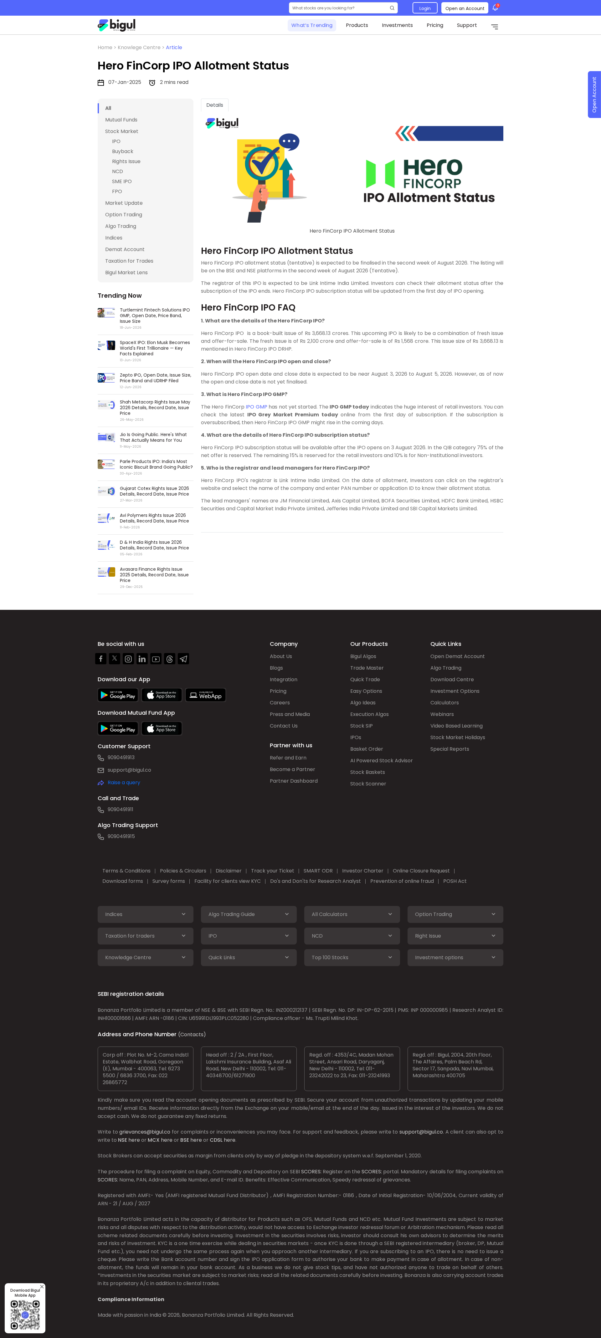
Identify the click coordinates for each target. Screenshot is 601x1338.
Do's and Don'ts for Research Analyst (315, 881)
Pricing (435, 25)
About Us (281, 656)
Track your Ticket (272, 870)
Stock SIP (361, 725)
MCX (154, 1140)
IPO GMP (256, 406)
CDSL (216, 1140)
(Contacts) (192, 1034)
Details (214, 105)
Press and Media (290, 714)
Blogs (276, 668)
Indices (113, 237)
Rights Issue (126, 161)
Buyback (122, 151)
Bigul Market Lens (126, 272)
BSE (184, 1140)
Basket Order (366, 749)
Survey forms (168, 881)
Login (425, 8)
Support (467, 25)
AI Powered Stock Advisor (381, 760)
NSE (122, 1140)
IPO (116, 141)
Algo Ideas (363, 702)
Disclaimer (229, 870)
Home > (108, 47)
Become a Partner (292, 769)
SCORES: (311, 1171)
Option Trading (123, 214)
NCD (117, 171)
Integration (283, 679)
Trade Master (367, 668)
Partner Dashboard (294, 781)
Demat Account (125, 249)
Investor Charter (362, 870)
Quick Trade (365, 679)
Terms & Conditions (126, 870)
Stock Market (121, 131)
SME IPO (122, 181)
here (134, 1140)
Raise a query (124, 782)
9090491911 (120, 809)
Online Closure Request (421, 870)
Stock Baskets (367, 772)
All (108, 108)
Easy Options (366, 691)
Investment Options (455, 691)
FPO (117, 191)
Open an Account (465, 8)
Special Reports (449, 749)
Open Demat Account (457, 656)
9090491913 (121, 757)
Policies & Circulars (183, 870)
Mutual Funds (121, 119)
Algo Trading (120, 226)
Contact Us (284, 725)
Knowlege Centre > (142, 47)
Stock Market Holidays (457, 737)
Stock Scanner (368, 783)
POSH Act (455, 881)
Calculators (444, 702)
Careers (280, 702)
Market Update (124, 203)
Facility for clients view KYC (227, 881)
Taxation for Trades (129, 261)
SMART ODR (318, 870)
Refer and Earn (288, 757)
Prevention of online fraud (402, 881)
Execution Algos (369, 714)
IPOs (355, 737)
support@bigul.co (129, 770)
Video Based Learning (456, 725)
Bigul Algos (363, 656)
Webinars (442, 714)
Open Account (594, 95)
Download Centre (452, 679)
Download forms (122, 881)
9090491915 (121, 836)
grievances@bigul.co (144, 1131)
